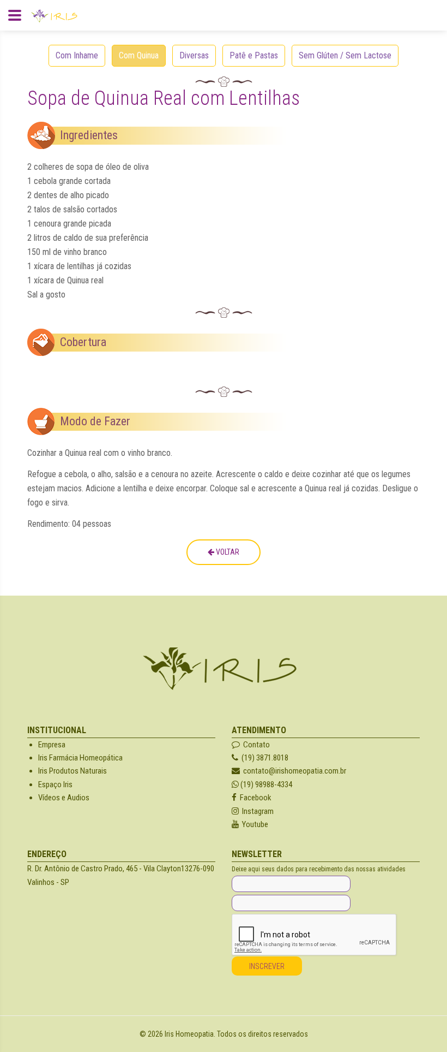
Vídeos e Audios (63, 798)
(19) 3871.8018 (263, 758)
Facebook (254, 798)
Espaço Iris (55, 784)
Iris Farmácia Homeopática (80, 758)
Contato (255, 745)
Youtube (253, 824)
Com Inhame (77, 55)
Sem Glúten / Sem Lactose (345, 55)
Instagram (256, 811)
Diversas (194, 55)
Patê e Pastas (253, 55)
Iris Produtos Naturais (72, 771)
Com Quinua (139, 55)
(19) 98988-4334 (265, 784)
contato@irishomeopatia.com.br (293, 771)
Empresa (51, 745)
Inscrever (267, 966)
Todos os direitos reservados (262, 1034)
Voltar (226, 552)
